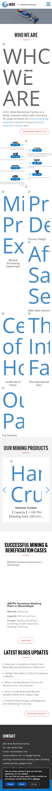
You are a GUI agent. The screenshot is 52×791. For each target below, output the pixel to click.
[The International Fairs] (39, 345)
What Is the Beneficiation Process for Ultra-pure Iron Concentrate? (23, 684)
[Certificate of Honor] (13, 345)
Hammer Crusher (26, 507)
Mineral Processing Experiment (13, 263)
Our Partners (9, 435)
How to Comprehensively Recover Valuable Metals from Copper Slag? (21, 693)
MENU (6, 4)
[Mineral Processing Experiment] (13, 223)
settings (36, 779)
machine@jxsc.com (18, 751)
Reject (22, 784)
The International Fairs (39, 383)
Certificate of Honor (13, 383)
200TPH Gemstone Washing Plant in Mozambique (24, 605)
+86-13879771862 (15, 747)
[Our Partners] (13, 409)
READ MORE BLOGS (36, 713)
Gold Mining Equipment (28, 4)
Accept (10, 784)
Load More (26, 640)
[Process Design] (39, 212)
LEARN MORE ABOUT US (33, 131)
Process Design (37, 239)
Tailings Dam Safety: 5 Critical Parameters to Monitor (25, 675)
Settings (34, 784)
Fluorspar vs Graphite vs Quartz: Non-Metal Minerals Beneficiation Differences (24, 666)
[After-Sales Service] (39, 273)
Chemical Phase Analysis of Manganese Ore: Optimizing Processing (24, 702)
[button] (48, 4)
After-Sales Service (39, 310)
